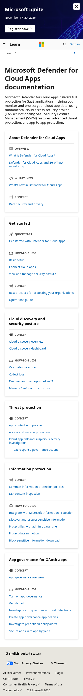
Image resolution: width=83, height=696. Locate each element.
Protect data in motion (24, 533)
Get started (16, 603)
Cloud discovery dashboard (27, 348)
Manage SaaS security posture (29, 388)
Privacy (27, 679)
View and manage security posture (32, 274)
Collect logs (17, 374)
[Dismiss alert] (76, 6)
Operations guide (21, 300)
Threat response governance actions (33, 449)
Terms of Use (53, 684)
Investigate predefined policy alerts (33, 624)
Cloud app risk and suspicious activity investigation (34, 441)
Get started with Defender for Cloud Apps (37, 241)
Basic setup (17, 260)
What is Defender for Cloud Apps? (32, 155)
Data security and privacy (26, 204)
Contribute (10, 679)
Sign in (75, 44)
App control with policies (26, 425)
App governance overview (26, 577)
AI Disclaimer (12, 673)
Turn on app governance (25, 596)
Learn (9, 53)
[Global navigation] (4, 44)
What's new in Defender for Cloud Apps (35, 185)
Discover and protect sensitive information (37, 519)
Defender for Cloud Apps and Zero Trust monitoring (36, 164)
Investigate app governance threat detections (40, 610)
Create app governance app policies (33, 617)
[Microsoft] (41, 44)
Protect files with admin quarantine (33, 526)
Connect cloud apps (22, 267)
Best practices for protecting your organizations (41, 293)
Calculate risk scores (23, 367)
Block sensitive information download (34, 540)
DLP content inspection (24, 493)
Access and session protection (29, 432)
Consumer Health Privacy (20, 684)
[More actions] (74, 53)
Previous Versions (38, 673)
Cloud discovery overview (26, 341)
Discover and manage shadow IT (31, 381)
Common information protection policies (36, 487)
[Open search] (65, 44)
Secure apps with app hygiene (29, 631)
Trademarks (11, 690)
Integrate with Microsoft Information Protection (41, 513)
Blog (58, 673)
